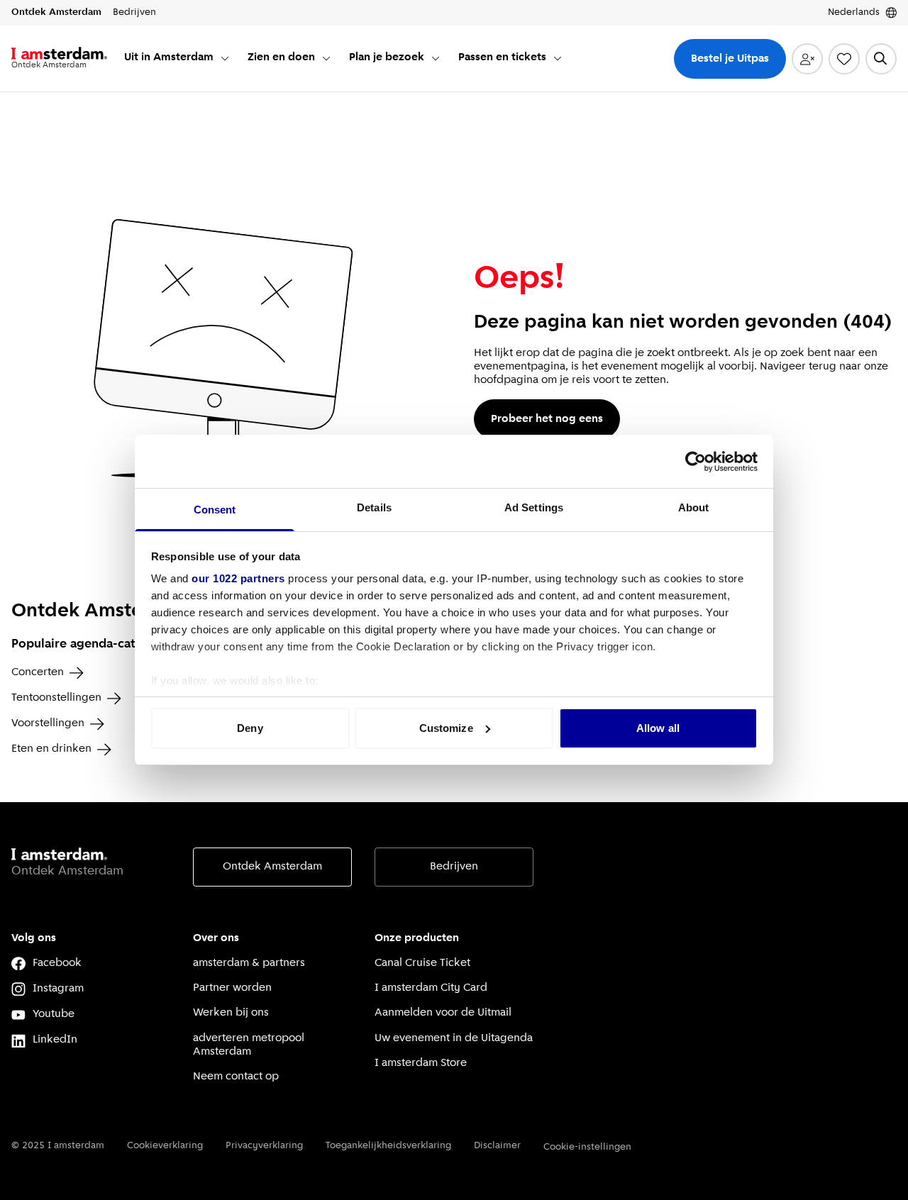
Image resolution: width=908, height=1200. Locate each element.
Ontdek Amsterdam (272, 866)
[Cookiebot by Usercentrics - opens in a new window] (695, 461)
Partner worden (232, 988)
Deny (249, 728)
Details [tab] (374, 507)
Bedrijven (454, 866)
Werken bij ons (231, 1012)
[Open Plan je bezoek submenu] (435, 58)
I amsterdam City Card (431, 988)
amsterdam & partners (249, 963)
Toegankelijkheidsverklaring (388, 1145)
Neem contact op (236, 1076)
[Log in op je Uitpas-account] (807, 58)
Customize (446, 728)
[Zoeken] (881, 58)
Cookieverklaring (165, 1145)
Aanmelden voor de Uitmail (443, 1012)
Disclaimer (497, 1145)
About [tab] (693, 507)
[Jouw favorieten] (844, 58)
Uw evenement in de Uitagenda (454, 1038)
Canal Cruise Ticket (422, 963)
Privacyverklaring (264, 1145)
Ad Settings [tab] (533, 507)
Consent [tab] (215, 510)
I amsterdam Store (421, 1063)
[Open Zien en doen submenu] (326, 58)
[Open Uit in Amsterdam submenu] (225, 58)
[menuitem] (177, 58)
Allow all (658, 728)
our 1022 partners (238, 578)
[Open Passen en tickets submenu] (557, 58)
